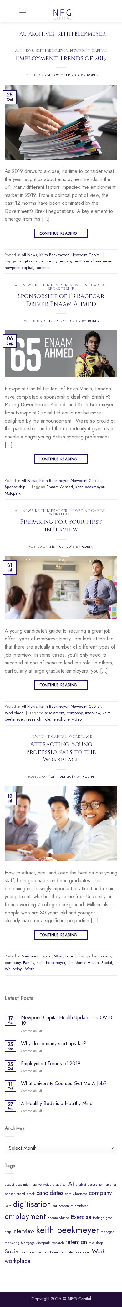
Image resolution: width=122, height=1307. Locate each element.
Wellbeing (14, 969)
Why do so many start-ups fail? (53, 1043)
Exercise (81, 1217)
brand (20, 1194)
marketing (12, 1243)
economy (49, 261)
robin (93, 74)
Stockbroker (51, 1252)
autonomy (102, 956)
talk (63, 1252)
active (37, 1184)
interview (92, 713)
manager (107, 1232)
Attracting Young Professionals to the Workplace (61, 752)
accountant (24, 1184)
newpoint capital (19, 268)
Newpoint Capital (88, 50)
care (68, 1194)
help (8, 1232)
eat (55, 1205)
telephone (61, 719)
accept (9, 1184)
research (33, 719)
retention (43, 268)
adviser (61, 1184)
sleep (99, 1243)
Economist (65, 1205)
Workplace (61, 514)
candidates (50, 1193)
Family (28, 963)
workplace (17, 1261)
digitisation (29, 261)
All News (24, 50)
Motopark (13, 493)
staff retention (31, 1252)
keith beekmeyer (98, 261)
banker (10, 1194)
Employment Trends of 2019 (61, 58)
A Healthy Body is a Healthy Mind (57, 1103)
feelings (98, 1218)
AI (71, 1183)
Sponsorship (61, 288)
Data (8, 1205)
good (109, 1218)
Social (106, 963)
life (70, 963)
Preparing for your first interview (61, 526)
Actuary (48, 1184)
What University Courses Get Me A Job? (64, 1083)
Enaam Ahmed (60, 487)
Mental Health (87, 963)
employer (81, 1205)
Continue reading (61, 233)
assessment (54, 713)
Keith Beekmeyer (52, 50)
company (75, 713)
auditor (111, 1184)
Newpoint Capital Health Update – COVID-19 (67, 1020)
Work (29, 969)
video (77, 719)
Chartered (80, 1194)
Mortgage (28, 1243)
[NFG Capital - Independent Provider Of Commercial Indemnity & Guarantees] (62, 11)
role (47, 719)
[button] (22, 10)
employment (70, 261)
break (31, 1194)
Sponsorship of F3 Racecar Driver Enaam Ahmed (61, 300)
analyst (80, 1184)
